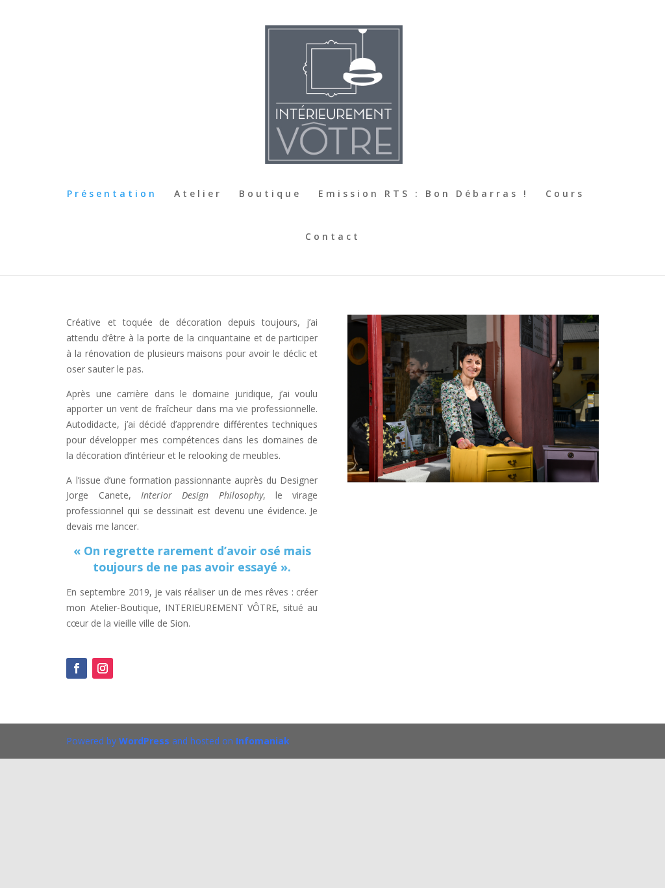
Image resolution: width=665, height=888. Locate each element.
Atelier (198, 194)
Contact (332, 237)
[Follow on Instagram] (102, 668)
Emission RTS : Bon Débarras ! (423, 194)
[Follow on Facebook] (76, 668)
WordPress (144, 741)
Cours (565, 194)
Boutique (270, 194)
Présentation (112, 194)
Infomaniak (263, 741)
